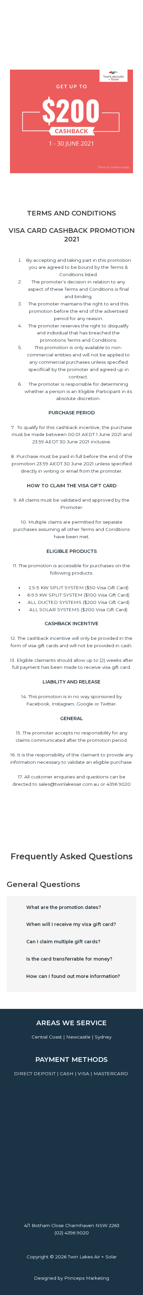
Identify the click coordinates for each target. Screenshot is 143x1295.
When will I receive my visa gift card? (71, 924)
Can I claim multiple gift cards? (63, 941)
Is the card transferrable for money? (69, 959)
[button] (71, 909)
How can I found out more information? (73, 976)
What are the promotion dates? (63, 907)
